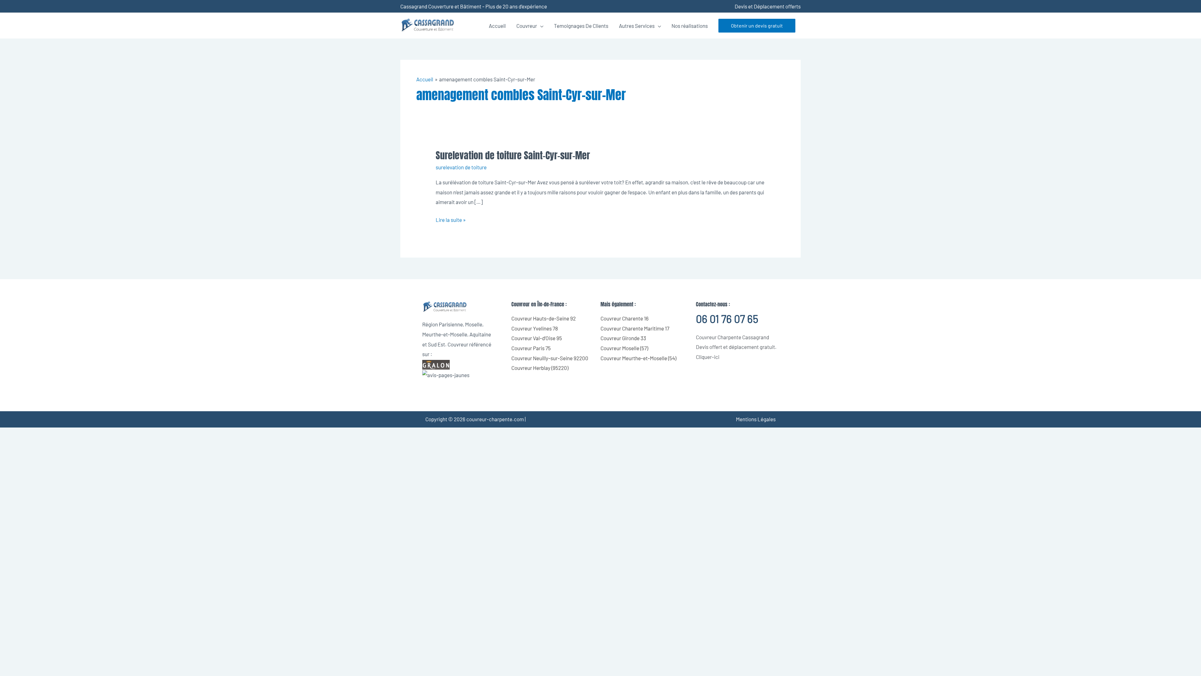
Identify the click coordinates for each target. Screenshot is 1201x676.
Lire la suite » (451, 219)
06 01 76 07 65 (727, 318)
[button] (756, 26)
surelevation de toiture (461, 167)
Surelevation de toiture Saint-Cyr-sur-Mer (513, 155)
